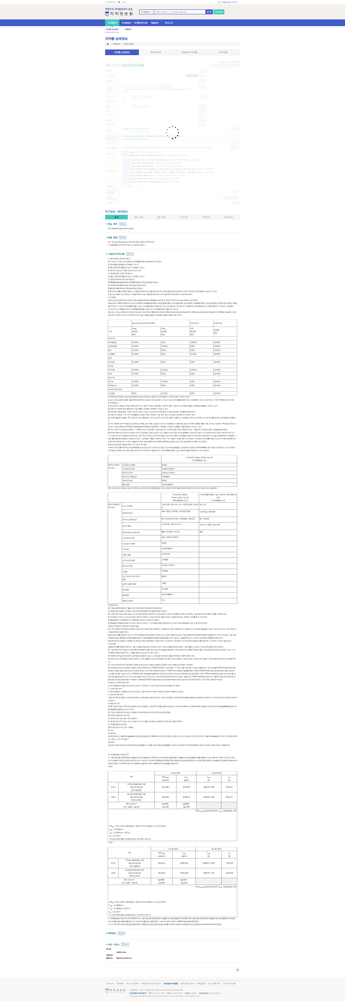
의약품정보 (126, 23)
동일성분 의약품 (189, 52)
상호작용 (223, 52)
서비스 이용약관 (132, 983)
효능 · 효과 (139, 217)
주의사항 (183, 217)
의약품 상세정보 (122, 52)
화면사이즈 (112, 2)
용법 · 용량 (161, 217)
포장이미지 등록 (229, 983)
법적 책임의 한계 (187, 983)
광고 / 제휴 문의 (214, 983)
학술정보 (154, 23)
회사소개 (169, 23)
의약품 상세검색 (112, 29)
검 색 (209, 12)
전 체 (116, 217)
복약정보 (206, 217)
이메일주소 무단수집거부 (151, 983)
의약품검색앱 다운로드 (229, 2)
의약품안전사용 (140, 23)
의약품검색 (145, 12)
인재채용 (119, 983)
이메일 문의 (201, 983)
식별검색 (127, 29)
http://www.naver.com (124, 958)
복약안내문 (155, 52)
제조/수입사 (228, 217)
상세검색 (219, 12)
